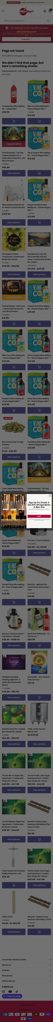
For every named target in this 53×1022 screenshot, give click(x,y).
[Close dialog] (50, 495)
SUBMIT (39, 516)
